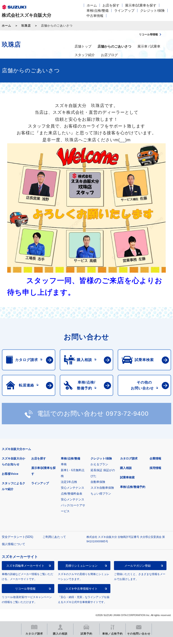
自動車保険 (98, 482)
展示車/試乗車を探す (140, 5)
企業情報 (155, 458)
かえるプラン (99, 464)
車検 (64, 464)
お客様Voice (10, 473)
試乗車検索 (127, 477)
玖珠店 (26, 25)
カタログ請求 (129, 458)
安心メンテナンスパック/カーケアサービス (73, 505)
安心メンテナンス (72, 487)
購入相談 (126, 468)
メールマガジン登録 (137, 565)
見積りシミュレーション (81, 565)
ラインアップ (124, 10)
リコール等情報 (25, 588)
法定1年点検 (69, 482)
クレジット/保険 (152, 10)
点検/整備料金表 (71, 493)
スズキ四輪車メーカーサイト (25, 565)
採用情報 (155, 468)
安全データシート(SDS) (17, 537)
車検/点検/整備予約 (132, 487)
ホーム (92, 5)
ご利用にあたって (54, 537)
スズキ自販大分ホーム (16, 449)
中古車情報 (94, 15)
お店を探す (110, 5)
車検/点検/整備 (97, 10)
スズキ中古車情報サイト (81, 588)
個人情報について (13, 544)
